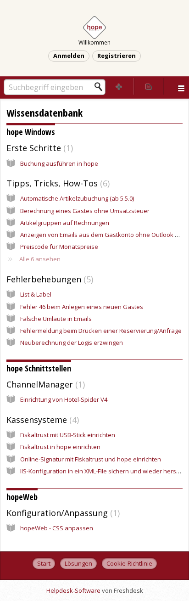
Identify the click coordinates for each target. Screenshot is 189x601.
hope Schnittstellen (38, 368)
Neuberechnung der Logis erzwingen (71, 342)
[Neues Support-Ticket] (119, 86)
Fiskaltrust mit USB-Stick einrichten (67, 435)
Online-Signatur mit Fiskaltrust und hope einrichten (90, 459)
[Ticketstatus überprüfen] (148, 86)
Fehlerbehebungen (48, 279)
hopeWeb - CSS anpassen (56, 528)
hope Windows (30, 131)
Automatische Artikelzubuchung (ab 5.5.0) (77, 198)
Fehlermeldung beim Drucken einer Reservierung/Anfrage (101, 330)
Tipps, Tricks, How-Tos (56, 183)
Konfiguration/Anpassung (61, 512)
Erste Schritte (38, 147)
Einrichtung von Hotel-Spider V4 (63, 399)
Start (43, 563)
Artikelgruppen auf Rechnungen (64, 223)
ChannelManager (44, 384)
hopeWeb (22, 496)
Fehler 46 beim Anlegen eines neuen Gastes (81, 307)
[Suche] (101, 86)
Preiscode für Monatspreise (59, 246)
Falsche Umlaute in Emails (56, 319)
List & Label (35, 294)
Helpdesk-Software (74, 590)
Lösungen (78, 563)
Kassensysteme (41, 419)
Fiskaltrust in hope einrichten (60, 447)
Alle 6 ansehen (40, 259)
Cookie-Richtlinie (129, 563)
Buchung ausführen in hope (59, 163)
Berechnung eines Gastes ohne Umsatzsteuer (85, 211)
